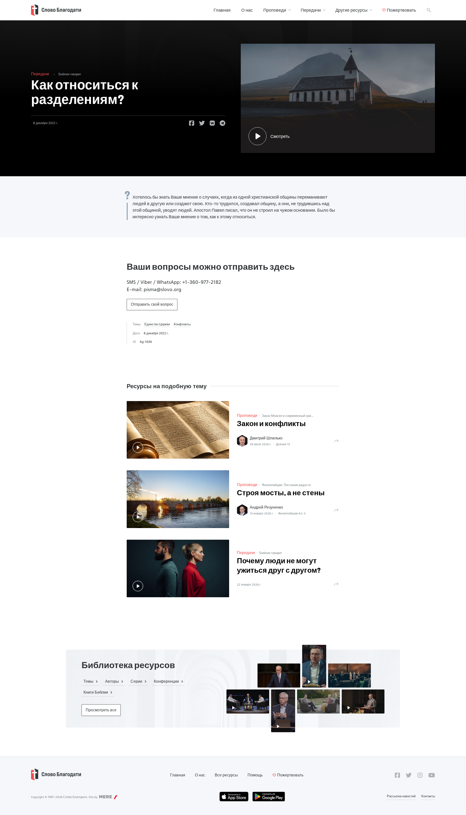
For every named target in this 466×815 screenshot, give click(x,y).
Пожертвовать (401, 10)
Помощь (255, 775)
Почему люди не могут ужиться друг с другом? (279, 566)
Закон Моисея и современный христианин (292, 416)
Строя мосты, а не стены (281, 493)
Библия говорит (69, 74)
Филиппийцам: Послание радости (286, 485)
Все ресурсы (226, 775)
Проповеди (274, 10)
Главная (222, 10)
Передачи (311, 10)
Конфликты (182, 324)
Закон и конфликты (271, 424)
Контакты (428, 796)
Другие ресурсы (351, 10)
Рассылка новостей (401, 796)
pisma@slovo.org (162, 289)
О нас (247, 10)
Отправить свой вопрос (152, 304)
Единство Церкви (157, 324)
